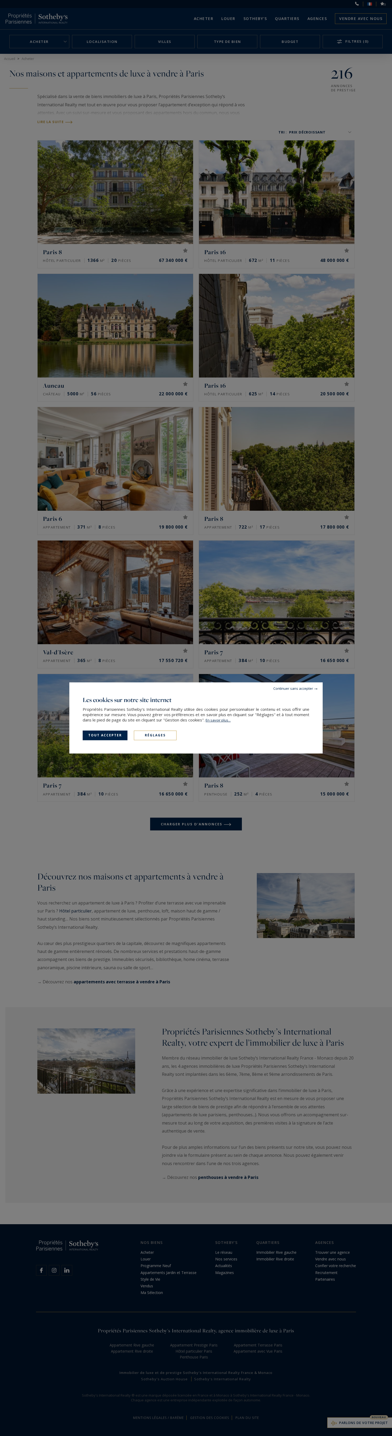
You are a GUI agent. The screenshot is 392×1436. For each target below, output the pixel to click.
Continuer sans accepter (293, 688)
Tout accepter (105, 735)
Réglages (155, 735)
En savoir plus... (218, 720)
